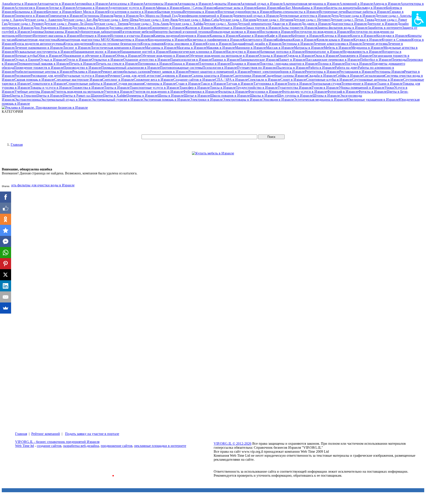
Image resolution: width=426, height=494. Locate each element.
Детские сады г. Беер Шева (117, 20)
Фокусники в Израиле (265, 91)
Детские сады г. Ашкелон (43, 20)
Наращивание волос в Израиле (96, 51)
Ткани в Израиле (390, 83)
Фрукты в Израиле (372, 91)
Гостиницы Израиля (97, 16)
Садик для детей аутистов (140, 75)
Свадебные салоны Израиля (286, 75)
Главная (17, 144)
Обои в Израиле (49, 55)
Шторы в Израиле (326, 95)
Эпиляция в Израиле (278, 99)
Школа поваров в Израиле (230, 95)
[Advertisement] (82, 124)
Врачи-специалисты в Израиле (295, 12)
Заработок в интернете (385, 28)
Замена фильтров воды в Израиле (342, 28)
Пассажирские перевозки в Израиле (333, 59)
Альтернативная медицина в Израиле (311, 4)
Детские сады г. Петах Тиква (352, 20)
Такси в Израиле (213, 83)
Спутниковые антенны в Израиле (377, 79)
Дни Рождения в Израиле (52, 28)
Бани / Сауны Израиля (199, 8)
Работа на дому (346, 67)
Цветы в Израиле (50, 95)
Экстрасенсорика (27, 99)
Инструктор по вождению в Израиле (322, 32)
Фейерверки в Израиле (200, 91)
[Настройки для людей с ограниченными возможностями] (419, 19)
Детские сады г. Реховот (25, 24)
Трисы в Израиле (223, 87)
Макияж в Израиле (220, 47)
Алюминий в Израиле (356, 4)
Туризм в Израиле (325, 87)
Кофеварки (284, 39)
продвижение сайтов (116, 446)
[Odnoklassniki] (5, 219)
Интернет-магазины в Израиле (56, 36)
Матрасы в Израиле (309, 47)
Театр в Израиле (299, 83)
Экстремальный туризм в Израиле (117, 99)
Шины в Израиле (171, 95)
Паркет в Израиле (292, 59)
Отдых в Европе (26, 59)
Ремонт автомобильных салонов (125, 71)
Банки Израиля (268, 8)
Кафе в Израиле (279, 36)
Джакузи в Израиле (286, 24)
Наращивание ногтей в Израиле (144, 51)
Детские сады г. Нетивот (311, 20)
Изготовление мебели (135, 32)
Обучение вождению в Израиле (165, 55)
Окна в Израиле (326, 55)
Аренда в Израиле (386, 4)
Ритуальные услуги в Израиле (85, 75)
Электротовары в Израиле (242, 99)
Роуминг (114, 75)
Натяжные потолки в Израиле (282, 51)
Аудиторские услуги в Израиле (131, 8)
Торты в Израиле (117, 87)
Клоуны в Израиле (336, 36)
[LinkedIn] (5, 285)
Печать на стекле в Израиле (117, 63)
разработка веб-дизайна (81, 446)
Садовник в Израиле (175, 75)
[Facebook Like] (5, 208)
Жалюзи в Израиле (199, 28)
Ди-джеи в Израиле (316, 24)
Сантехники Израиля (249, 75)
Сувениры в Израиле (160, 83)
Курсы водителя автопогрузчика (39, 43)
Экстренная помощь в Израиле (166, 99)
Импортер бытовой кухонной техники (181, 32)
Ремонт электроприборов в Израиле (277, 71)
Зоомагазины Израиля (60, 32)
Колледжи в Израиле (392, 36)
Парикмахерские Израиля (258, 59)
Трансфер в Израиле (194, 87)
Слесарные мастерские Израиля (78, 79)
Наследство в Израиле (242, 51)
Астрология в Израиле (31, 8)
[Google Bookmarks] (5, 230)
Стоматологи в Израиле (48, 83)
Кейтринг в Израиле (306, 36)
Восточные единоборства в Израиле (245, 12)
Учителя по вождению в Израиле (158, 91)
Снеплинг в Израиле (118, 79)
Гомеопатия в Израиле (65, 16)
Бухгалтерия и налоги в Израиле (132, 12)
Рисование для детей (46, 75)
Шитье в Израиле (197, 95)
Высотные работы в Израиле (368, 12)
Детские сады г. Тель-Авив (148, 24)
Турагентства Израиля (295, 87)
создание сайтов (49, 446)
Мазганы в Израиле (191, 47)
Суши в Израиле (188, 83)
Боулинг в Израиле (60, 12)
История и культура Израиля (131, 36)
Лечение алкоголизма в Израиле (337, 43)
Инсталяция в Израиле (276, 32)
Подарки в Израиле (245, 63)
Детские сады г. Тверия (110, 24)
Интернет (25, 36)
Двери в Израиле (126, 16)
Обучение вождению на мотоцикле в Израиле (223, 55)
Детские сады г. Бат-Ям (79, 20)
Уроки (389, 87)
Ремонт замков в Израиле (169, 71)
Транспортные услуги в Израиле (154, 87)
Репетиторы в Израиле (322, 71)
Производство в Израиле (82, 67)
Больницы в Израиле (30, 12)
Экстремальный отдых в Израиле (66, 99)
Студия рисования (130, 83)
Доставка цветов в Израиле (129, 28)
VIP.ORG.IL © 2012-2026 (232, 443)
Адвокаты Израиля (225, 4)
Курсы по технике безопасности (116, 43)
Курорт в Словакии (396, 39)
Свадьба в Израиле (321, 75)
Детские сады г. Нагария (237, 20)
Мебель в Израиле (337, 47)
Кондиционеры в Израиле (167, 39)
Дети (334, 16)
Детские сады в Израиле (356, 16)
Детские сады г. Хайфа (186, 24)
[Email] (5, 296)
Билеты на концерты (341, 8)
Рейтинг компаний (45, 434)
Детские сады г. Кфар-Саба (198, 20)
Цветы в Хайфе (114, 95)
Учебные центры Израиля (34, 91)
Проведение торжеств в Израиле (38, 67)
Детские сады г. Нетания (274, 20)
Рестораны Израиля (389, 71)
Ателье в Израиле (62, 8)
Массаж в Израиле (280, 47)
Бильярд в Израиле (371, 8)
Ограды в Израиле (272, 55)
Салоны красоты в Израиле (212, 75)
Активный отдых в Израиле (261, 4)
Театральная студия (326, 83)
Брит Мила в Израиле (91, 12)
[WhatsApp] (5, 252)
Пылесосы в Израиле (292, 67)
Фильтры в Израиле (233, 91)
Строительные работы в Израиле (91, 83)
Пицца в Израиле (185, 63)
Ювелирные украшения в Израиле (373, 99)
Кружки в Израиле (367, 39)
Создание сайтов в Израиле (194, 79)
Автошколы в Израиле (194, 4)
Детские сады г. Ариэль (393, 16)
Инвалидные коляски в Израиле (235, 32)
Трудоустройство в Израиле (257, 87)
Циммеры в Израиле (142, 95)
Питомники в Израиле (155, 63)
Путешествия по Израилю (256, 67)
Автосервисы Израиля (160, 4)
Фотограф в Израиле (342, 91)
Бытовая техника (170, 12)
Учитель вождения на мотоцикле (79, 91)
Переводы (399, 59)
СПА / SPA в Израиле (231, 79)
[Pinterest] (5, 263)
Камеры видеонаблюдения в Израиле (181, 36)
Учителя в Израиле (118, 91)
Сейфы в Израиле (349, 75)
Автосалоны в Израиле (125, 4)
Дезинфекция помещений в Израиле (205, 16)
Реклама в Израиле (86, 71)
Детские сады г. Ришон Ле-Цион (68, 24)
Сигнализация (374, 75)
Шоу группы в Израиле (295, 95)
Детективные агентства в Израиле (305, 16)
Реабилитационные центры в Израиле (43, 71)
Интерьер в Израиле (94, 36)
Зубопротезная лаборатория (98, 32)
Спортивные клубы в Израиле (329, 79)
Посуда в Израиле (358, 63)
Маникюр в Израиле (250, 47)
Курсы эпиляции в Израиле (184, 43)
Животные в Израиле (229, 28)
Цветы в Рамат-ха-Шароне (83, 95)
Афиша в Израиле (168, 8)
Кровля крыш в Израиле (335, 39)
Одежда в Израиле (300, 55)
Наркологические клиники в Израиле (197, 51)
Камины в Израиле (224, 36)
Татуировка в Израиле (270, 83)
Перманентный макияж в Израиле (43, 63)
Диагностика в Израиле (349, 24)
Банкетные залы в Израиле (236, 8)
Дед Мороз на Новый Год (158, 16)
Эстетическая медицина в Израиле (320, 99)
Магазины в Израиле (161, 47)
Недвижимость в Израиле (362, 51)
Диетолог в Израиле (382, 24)
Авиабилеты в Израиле (19, 4)
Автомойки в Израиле (91, 4)
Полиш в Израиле (331, 63)
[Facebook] (5, 197)
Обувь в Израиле (128, 55)
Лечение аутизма (374, 43)
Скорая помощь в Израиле (34, 79)
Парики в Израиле (225, 59)
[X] (5, 274)
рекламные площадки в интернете (160, 446)
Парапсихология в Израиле (190, 59)
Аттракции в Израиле (91, 8)
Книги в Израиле (363, 36)
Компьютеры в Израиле (130, 39)
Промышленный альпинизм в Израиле (130, 67)
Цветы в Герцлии (23, 95)
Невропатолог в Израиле (324, 51)
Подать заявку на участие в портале (92, 434)
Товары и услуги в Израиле (51, 87)
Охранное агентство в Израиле (146, 59)
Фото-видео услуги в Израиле (304, 91)
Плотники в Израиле (214, 63)
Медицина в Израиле (367, 47)
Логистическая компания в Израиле (118, 47)
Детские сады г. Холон (220, 24)
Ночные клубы (25, 55)
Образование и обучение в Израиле (88, 55)
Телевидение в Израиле (359, 83)
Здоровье (37, 32)
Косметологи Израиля (259, 39)
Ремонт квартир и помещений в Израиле (219, 71)
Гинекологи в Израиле (31, 16)
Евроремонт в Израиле (167, 28)
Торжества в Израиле (88, 87)
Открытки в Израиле (107, 59)
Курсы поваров (152, 43)
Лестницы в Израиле (297, 43)
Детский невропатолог (254, 24)
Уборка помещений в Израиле (362, 87)
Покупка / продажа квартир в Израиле (289, 63)
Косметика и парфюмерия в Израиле (215, 39)
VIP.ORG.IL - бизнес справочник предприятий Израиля (57, 442)
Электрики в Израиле (206, 99)
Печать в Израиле (82, 63)
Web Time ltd (24, 446)
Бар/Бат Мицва (291, 8)
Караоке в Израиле (253, 36)
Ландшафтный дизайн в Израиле (256, 43)
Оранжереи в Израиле (355, 55)
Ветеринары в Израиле (200, 12)
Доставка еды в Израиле (90, 28)
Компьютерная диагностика (36, 39)
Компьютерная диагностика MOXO (84, 39)
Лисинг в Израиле (77, 47)
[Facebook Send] (5, 241)
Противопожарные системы (181, 67)
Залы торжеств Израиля (299, 28)
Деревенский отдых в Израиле (256, 16)
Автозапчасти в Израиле (55, 4)
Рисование (22, 75)
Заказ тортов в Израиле (263, 28)
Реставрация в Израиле (356, 71)
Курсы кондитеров (78, 43)
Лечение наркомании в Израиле (38, 47)
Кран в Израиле (305, 39)
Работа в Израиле (321, 67)
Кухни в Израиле (218, 43)
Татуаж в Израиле (239, 83)
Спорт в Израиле (293, 79)
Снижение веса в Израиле (153, 79)
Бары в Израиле (314, 8)
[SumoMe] (5, 308)
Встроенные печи (332, 12)
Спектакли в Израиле (264, 79)
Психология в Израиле (220, 67)
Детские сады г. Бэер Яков (158, 20)
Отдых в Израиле (52, 59)
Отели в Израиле (78, 59)
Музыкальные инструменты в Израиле (43, 51)
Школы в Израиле (263, 95)
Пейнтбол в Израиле (375, 59)
